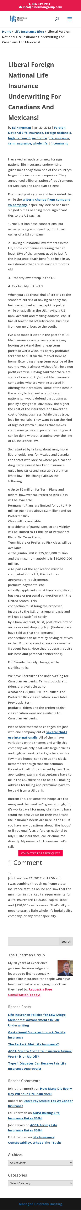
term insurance (19, 143)
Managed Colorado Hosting (40, 1204)
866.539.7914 (41, 4)
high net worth (19, 138)
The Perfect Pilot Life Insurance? (33, 1044)
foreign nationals (58, 133)
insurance (39, 138)
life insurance (59, 138)
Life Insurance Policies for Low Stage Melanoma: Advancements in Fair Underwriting (37, 1020)
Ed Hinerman (21, 128)
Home (6, 31)
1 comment (59, 143)
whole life (40, 143)
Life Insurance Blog (29, 31)
